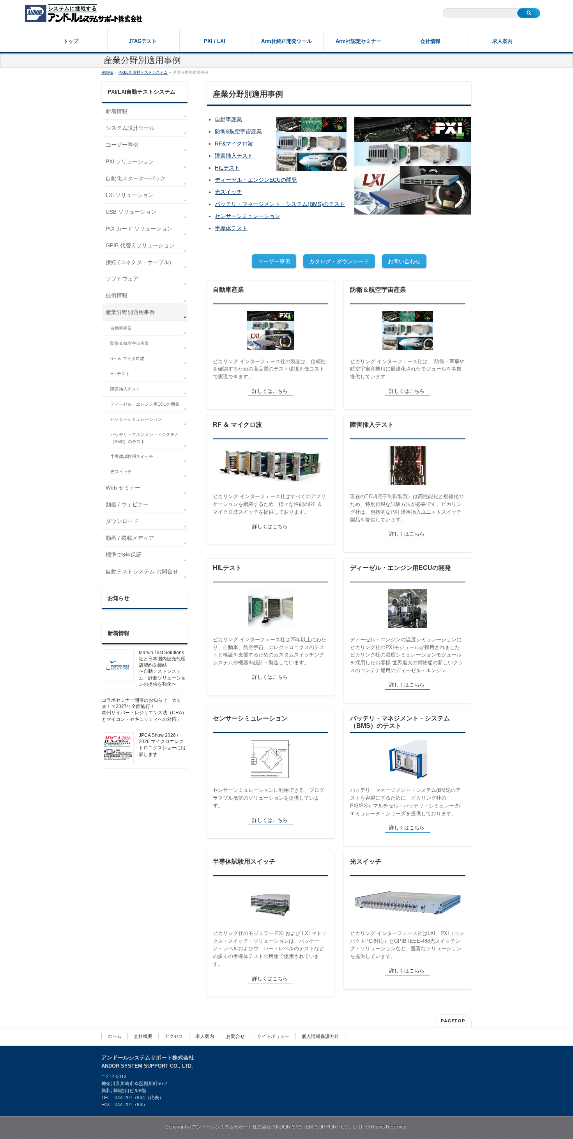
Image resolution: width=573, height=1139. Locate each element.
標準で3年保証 (123, 555)
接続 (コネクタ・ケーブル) (138, 262)
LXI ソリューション (130, 195)
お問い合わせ (404, 261)
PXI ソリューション (130, 161)
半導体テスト (231, 228)
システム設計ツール (130, 128)
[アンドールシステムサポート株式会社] (83, 14)
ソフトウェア (122, 278)
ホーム (115, 1036)
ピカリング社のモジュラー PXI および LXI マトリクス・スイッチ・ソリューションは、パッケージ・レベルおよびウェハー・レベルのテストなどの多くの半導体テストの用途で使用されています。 (270, 948)
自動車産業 (228, 119)
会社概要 (143, 1036)
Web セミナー (123, 487)
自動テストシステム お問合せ (142, 571)
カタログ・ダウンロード (339, 261)
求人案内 (204, 1036)
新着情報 (116, 111)
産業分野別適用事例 (130, 312)
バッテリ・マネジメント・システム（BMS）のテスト (400, 722)
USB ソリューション (131, 212)
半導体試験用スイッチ (244, 861)
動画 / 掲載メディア (130, 538)
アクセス (173, 1036)
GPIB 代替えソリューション (140, 245)
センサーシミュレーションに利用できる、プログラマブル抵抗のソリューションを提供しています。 (268, 797)
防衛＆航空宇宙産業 (378, 289)
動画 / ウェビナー (127, 504)
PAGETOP (453, 1020)
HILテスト (227, 168)
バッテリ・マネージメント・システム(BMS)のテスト (280, 204)
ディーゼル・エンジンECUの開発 (256, 180)
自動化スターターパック (136, 178)
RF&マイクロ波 (234, 143)
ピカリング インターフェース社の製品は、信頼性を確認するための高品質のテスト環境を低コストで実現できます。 (269, 369)
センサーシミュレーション (247, 216)
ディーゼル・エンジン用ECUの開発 (400, 567)
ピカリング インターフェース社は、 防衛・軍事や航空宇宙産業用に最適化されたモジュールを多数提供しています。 (407, 369)
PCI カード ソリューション (139, 228)
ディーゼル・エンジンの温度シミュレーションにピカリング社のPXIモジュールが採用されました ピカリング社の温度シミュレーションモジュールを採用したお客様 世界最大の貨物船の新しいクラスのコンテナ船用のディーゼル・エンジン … (406, 655)
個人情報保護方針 (320, 1036)
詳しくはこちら (270, 391)
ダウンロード (122, 521)
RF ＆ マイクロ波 (237, 424)
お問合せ (235, 1036)
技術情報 (116, 295)
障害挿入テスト (234, 156)
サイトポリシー (273, 1036)
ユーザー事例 (274, 261)
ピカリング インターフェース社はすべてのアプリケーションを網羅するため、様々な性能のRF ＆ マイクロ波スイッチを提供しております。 (269, 504)
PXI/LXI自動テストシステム (141, 92)
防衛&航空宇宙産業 (238, 131)
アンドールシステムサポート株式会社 (278, 1127)
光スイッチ (228, 192)
